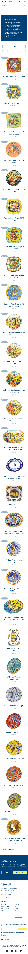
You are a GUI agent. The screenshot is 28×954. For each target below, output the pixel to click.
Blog (16, 906)
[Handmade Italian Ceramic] (8, 2)
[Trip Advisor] (8, 939)
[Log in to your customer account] (22, 1)
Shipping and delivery (19, 910)
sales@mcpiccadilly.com (9, 897)
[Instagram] (5, 939)
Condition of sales (18, 914)
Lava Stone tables (5, 908)
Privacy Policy (9, 946)
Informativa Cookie (16, 946)
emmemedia (22, 946)
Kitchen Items (4, 904)
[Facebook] (2, 939)
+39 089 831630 (7, 894)
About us (17, 904)
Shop (7, 872)
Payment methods (18, 917)
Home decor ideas (5, 906)
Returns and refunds (19, 912)
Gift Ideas (3, 910)
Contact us (19, 872)
